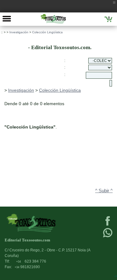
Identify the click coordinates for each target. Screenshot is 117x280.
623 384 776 (31, 261)
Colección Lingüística (47, 32)
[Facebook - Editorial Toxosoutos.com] (107, 224)
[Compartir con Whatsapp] (107, 236)
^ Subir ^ (104, 190)
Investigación (18, 32)
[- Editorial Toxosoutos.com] (53, 18)
